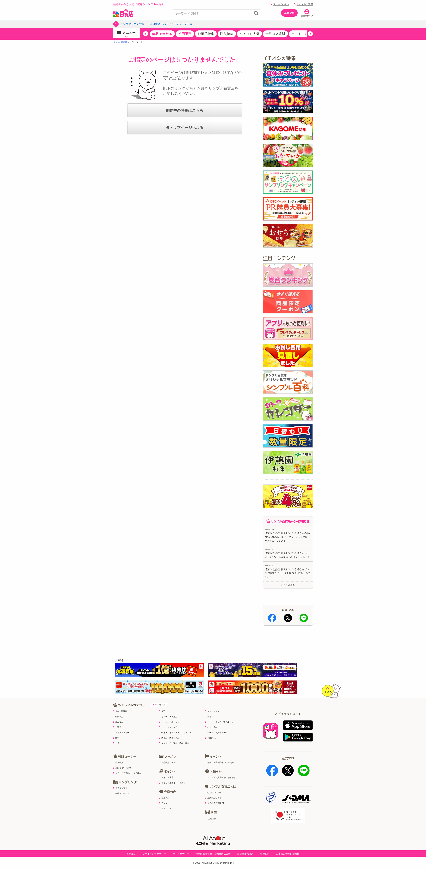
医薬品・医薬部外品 (170, 738)
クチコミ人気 (249, 33)
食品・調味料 (121, 711)
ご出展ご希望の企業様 (287, 853)
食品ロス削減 (275, 33)
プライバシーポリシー (154, 853)
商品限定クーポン (169, 763)
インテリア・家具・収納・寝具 (175, 743)
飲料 (117, 738)
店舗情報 (212, 819)
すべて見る (160, 704)
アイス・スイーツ (123, 733)
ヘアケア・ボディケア (171, 722)
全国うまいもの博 (123, 768)
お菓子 (118, 727)
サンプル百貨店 (120, 42)
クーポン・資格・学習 (217, 733)
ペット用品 (212, 727)
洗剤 (163, 711)
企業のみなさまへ (215, 798)
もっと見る (289, 584)
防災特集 (226, 33)
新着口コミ (166, 808)
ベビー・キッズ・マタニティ (220, 722)
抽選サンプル (121, 788)
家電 (209, 717)
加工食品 (119, 722)
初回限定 (185, 33)
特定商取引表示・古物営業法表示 (213, 853)
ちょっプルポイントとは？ (173, 783)
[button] (145, 33)
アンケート (166, 803)
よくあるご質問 (305, 4)
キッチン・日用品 (169, 717)
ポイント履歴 (167, 777)
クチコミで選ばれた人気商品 (128, 773)
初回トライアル (122, 793)
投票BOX (165, 798)
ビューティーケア (169, 727)
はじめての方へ (281, 4)
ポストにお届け (303, 33)
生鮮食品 (119, 717)
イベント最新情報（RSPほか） (221, 763)
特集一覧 (119, 763)
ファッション (213, 711)
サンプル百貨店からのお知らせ (221, 777)
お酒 (117, 743)
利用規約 (131, 853)
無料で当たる (162, 33)
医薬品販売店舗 (245, 853)
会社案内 (264, 853)
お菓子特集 (206, 33)
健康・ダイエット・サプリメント (176, 733)
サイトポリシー (181, 853)
